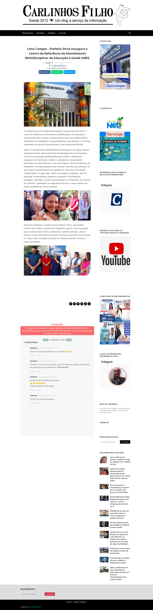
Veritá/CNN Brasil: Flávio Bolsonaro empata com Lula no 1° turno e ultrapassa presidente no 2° (119, 501)
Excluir (39, 355)
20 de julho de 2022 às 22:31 (48, 377)
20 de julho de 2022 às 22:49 (48, 396)
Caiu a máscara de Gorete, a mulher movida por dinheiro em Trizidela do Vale (120, 460)
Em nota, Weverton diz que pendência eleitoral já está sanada (119, 524)
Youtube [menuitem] (62, 33)
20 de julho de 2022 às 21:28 (48, 348)
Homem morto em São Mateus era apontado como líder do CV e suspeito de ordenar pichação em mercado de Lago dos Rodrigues (119, 538)
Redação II (49, 63)
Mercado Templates (34, 607)
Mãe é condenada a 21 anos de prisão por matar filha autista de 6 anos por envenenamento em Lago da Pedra (119, 573)
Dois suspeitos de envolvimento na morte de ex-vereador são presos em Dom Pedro (119, 488)
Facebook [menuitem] (51, 33)
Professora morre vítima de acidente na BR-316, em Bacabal (120, 550)
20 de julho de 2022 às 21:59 (48, 361)
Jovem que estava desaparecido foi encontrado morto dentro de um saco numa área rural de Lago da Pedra (120, 475)
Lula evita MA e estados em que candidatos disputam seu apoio (119, 560)
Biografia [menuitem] (40, 33)
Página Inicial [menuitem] (27, 33)
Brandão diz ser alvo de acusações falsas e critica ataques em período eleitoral (119, 514)
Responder (33, 355)
